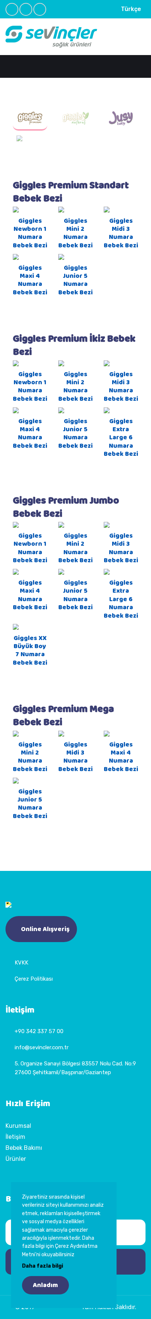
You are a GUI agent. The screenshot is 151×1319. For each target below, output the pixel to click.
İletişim (15, 1136)
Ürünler (15, 1158)
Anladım (45, 1285)
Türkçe (131, 9)
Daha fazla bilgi (42, 1266)
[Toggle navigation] (141, 38)
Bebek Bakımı (23, 1147)
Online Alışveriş (45, 929)
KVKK (21, 962)
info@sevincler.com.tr (42, 1047)
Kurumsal (18, 1125)
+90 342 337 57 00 (39, 1031)
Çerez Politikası (34, 978)
